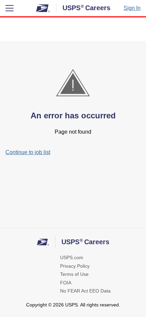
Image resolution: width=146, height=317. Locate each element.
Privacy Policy (75, 266)
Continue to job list (27, 152)
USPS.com (71, 257)
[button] (9, 8)
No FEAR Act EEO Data (85, 291)
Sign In (132, 8)
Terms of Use (74, 274)
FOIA (65, 282)
